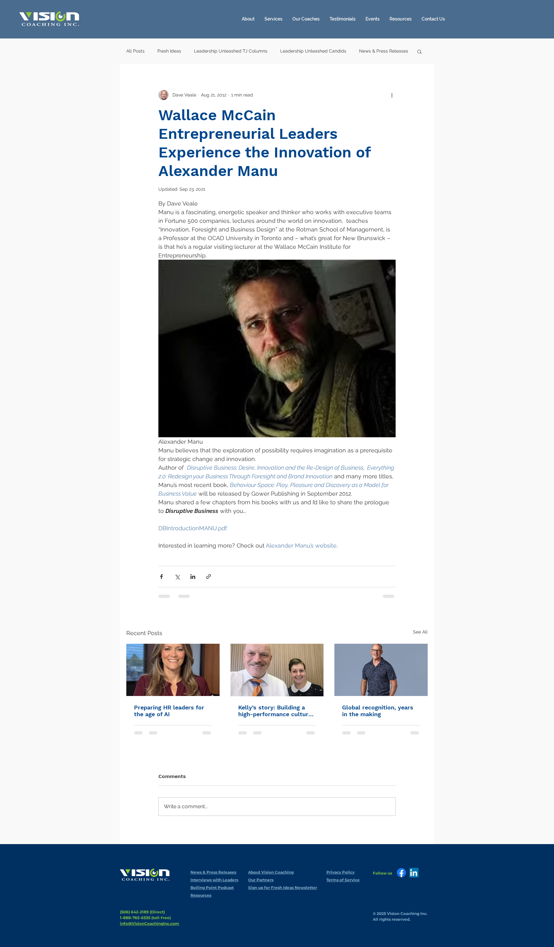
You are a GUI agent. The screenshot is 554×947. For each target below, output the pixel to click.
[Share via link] (209, 577)
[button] (400, 19)
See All (420, 631)
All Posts (135, 51)
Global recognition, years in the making (377, 710)
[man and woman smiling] (277, 670)
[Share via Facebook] (161, 577)
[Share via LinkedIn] (193, 577)
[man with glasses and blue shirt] (381, 670)
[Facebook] (401, 872)
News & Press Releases (383, 51)
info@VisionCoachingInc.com (149, 923)
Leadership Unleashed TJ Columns (230, 51)
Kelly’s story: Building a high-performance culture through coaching (275, 710)
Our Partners (260, 879)
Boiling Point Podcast (212, 887)
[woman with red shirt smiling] (173, 670)
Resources (200, 895)
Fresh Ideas (169, 51)
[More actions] (392, 95)
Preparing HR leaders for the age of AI (169, 710)
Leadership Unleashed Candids (313, 51)
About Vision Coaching (271, 872)
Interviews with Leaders (214, 879)
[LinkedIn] (414, 872)
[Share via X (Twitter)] (177, 577)
